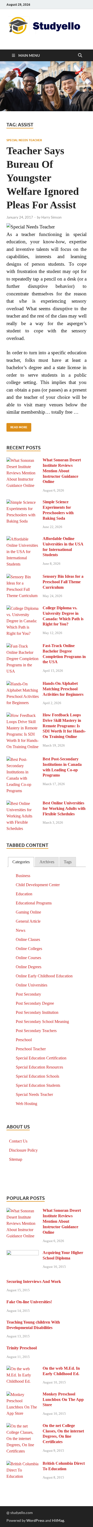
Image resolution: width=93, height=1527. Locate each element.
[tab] (21, 862)
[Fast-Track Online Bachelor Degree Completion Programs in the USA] (22, 646)
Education (24, 894)
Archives (47, 862)
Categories (21, 862)
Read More (16, 426)
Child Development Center (38, 885)
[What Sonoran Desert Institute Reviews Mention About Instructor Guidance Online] (22, 460)
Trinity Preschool (21, 1348)
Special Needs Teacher (24, 140)
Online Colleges (29, 948)
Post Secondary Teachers (36, 1030)
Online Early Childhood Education (44, 976)
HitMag (58, 1520)
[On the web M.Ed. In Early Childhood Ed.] (22, 1369)
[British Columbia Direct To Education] (22, 1464)
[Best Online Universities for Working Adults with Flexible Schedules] (22, 804)
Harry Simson (51, 217)
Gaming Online (28, 912)
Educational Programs (34, 903)
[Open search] (80, 55)
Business (23, 875)
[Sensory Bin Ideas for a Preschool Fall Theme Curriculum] (22, 577)
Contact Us (18, 1141)
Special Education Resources (39, 1067)
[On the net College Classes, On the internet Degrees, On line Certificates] (22, 1426)
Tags (68, 862)
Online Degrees (28, 967)
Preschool (24, 1040)
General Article (28, 921)
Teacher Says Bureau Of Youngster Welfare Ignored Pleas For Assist (42, 178)
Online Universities (31, 985)
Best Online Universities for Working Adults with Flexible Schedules (64, 808)
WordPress (35, 1520)
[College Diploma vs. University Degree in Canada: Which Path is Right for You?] (22, 608)
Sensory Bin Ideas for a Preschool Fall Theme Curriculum (63, 581)
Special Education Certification (41, 1058)
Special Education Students (38, 1085)
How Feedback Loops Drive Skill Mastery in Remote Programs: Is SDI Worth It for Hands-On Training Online (64, 726)
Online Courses (28, 957)
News (20, 930)
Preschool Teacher (31, 1049)
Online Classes (28, 939)
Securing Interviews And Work (33, 1281)
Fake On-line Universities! (29, 1302)
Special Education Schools (37, 1076)
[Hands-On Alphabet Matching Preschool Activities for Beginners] (22, 684)
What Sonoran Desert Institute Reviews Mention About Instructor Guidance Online (62, 471)
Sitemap (15, 1159)
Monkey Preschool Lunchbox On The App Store (63, 1399)
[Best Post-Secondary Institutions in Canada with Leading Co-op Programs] (22, 760)
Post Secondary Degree (35, 1003)
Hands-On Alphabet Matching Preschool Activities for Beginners (63, 689)
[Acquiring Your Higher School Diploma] (22, 1253)
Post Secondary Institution (37, 1012)
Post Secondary (28, 994)
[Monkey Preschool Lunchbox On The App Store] (22, 1395)
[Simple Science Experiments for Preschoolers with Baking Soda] (22, 502)
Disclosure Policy (23, 1150)
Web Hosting (26, 1103)
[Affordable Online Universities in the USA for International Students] (22, 539)
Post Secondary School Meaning (42, 1021)
